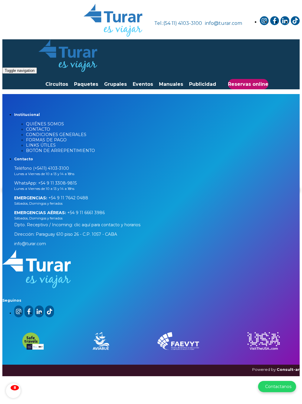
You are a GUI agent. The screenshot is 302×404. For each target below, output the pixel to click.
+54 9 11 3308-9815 (57, 183)
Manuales (171, 84)
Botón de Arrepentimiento (60, 150)
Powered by (276, 369)
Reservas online (248, 84)
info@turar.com (223, 23)
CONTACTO (38, 129)
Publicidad (202, 84)
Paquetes (86, 84)
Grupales (115, 84)
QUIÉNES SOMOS (45, 124)
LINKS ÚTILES (41, 145)
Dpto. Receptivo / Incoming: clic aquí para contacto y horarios (77, 224)
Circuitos (56, 84)
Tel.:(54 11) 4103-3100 (178, 23)
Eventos (143, 84)
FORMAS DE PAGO (46, 140)
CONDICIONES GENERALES (56, 134)
